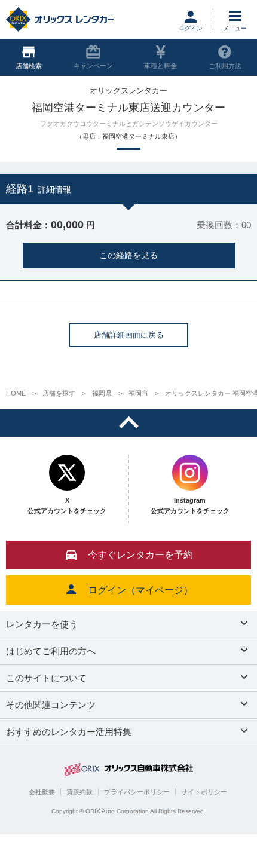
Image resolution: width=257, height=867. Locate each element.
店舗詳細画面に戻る (129, 334)
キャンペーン (93, 65)
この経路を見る (128, 255)
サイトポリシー (204, 791)
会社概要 (42, 791)
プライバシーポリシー (137, 791)
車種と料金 (160, 65)
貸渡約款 (79, 791)
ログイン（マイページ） (140, 590)
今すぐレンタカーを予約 (140, 555)
